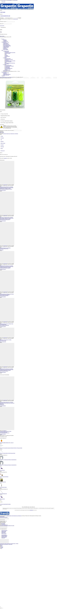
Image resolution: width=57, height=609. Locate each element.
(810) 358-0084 (9, 0)
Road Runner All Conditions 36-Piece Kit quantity (6, 130)
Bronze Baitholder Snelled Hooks (4, 325)
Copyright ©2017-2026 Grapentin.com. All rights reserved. (8, 543)
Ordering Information (6, 42)
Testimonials (5, 40)
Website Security (5, 43)
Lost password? (2, 25)
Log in (1, 29)
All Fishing (4, 57)
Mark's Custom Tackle (3, 341)
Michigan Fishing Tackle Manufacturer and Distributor (14, 515)
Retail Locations (5, 48)
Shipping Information (6, 46)
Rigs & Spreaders (7, 56)
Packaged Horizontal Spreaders (4, 295)
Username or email (3, 21)
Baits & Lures (7, 51)
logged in (5, 158)
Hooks (6, 54)
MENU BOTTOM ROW (6, 70)
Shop (2, 50)
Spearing (6, 69)
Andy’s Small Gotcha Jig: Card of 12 (5, 219)
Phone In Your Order (6, 44)
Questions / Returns (6, 47)
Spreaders (3, 294)
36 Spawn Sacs (2, 404)
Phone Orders (3, 532)
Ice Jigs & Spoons (7, 66)
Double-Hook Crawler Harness (4, 476)
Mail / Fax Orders (4, 533)
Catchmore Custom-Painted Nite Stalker (5, 504)
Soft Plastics (10, 77)
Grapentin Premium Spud (3, 493)
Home (1, 77)
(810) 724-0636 (3, 0)
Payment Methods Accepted (7, 45)
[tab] (3, 150)
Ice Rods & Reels (7, 67)
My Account (3, 1)
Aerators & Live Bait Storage (9, 59)
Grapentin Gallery (5, 41)
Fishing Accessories (7, 53)
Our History (5, 39)
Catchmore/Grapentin (3, 190)
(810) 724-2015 (15, 0)
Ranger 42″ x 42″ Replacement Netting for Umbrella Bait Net (8, 459)
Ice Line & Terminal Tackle (8, 68)
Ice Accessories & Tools (8, 65)
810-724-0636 (3, 523)
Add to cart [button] (4, 430)
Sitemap (17, 543)
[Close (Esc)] (0, 606)
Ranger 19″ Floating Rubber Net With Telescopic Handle (7, 453)
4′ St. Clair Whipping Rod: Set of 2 (4, 432)
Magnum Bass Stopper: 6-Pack (4, 248)
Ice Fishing (6, 55)
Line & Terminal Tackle (8, 61)
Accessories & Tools (7, 58)
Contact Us (3, 75)
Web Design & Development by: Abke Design (6, 544)
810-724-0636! (22, 71)
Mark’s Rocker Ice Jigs (3, 340)
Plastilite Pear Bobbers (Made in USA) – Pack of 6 (6, 442)
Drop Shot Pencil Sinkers (3, 487)
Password (1, 23)
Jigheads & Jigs (12, 133)
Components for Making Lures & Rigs (10, 52)
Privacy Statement (5, 49)
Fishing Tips (5, 73)
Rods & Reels (7, 63)
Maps (5, 62)
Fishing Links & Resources (7, 74)
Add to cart (1, 131)
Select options (5, 184)
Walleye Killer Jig (2, 470)
